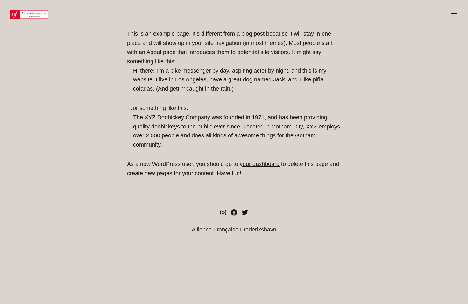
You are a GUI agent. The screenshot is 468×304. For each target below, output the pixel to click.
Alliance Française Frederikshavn (234, 229)
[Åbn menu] (454, 14)
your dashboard (260, 164)
